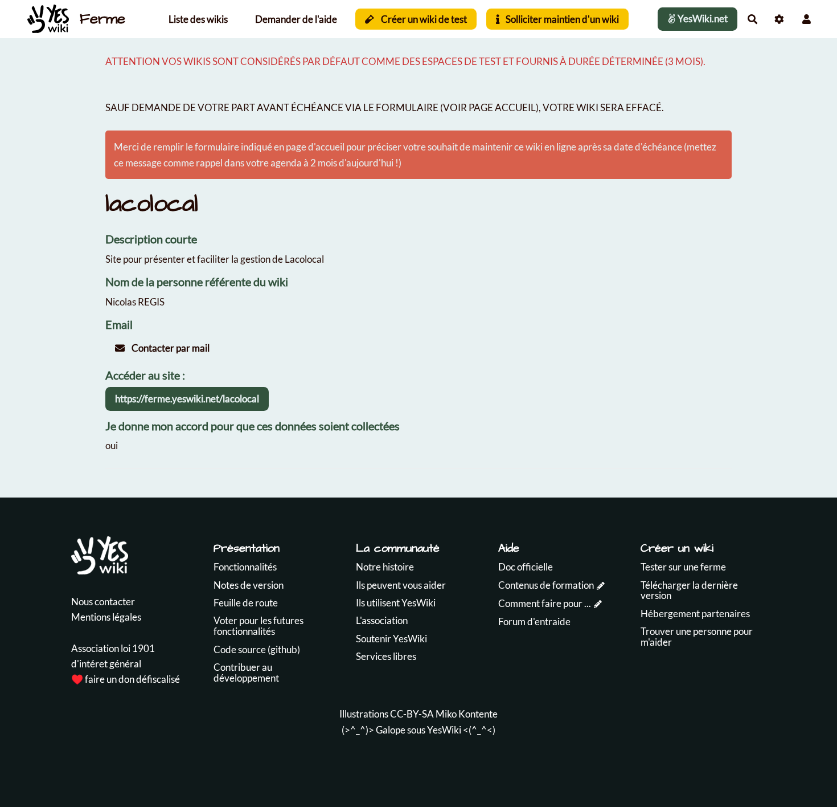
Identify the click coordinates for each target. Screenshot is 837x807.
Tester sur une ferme (683, 567)
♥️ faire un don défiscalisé (125, 679)
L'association (382, 620)
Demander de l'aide (296, 19)
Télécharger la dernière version (689, 590)
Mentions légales (106, 617)
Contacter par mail (170, 348)
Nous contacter (103, 602)
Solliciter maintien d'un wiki (561, 19)
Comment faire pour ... (544, 603)
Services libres (386, 656)
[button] (806, 19)
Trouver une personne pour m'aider (697, 636)
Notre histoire (385, 567)
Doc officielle (525, 567)
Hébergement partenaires (695, 613)
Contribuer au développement (246, 672)
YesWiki (444, 730)
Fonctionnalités (245, 567)
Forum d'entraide (534, 621)
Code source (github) (257, 649)
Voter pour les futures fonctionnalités (258, 625)
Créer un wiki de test (423, 19)
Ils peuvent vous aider (401, 585)
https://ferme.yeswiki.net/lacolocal (187, 399)
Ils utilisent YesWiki (396, 603)
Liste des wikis (198, 19)
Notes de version (249, 585)
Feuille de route (246, 603)
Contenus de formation (546, 585)
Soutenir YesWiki (391, 639)
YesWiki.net (702, 19)
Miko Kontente (467, 714)
